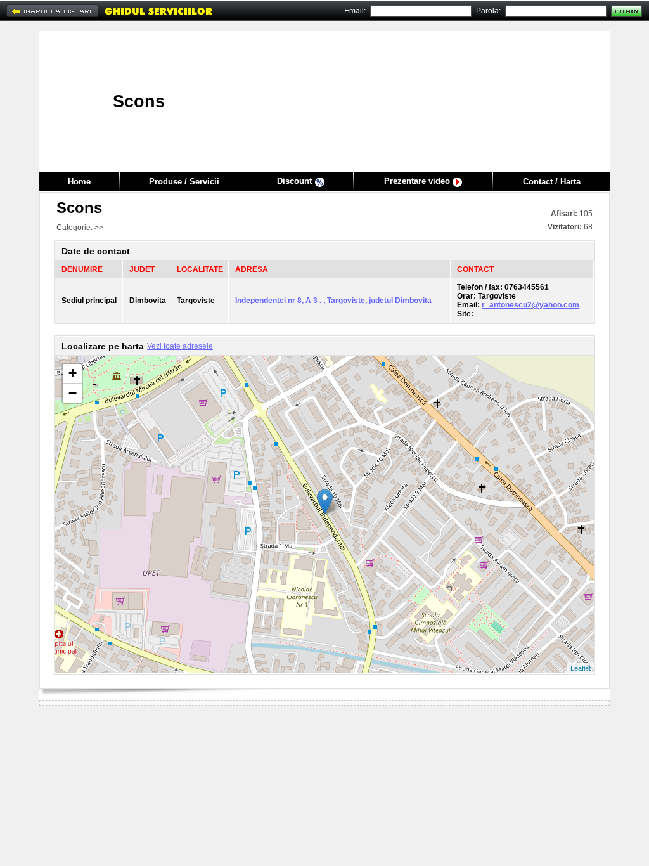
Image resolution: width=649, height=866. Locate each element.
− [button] (72, 393)
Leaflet (580, 668)
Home (79, 181)
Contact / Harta (552, 181)
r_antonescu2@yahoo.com (530, 305)
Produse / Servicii (184, 181)
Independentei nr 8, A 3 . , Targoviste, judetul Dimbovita (333, 300)
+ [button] (72, 373)
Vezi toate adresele (180, 346)
